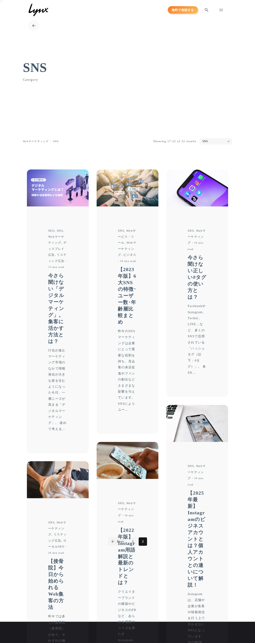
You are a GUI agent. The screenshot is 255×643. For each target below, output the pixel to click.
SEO (51, 230)
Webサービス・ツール (127, 236)
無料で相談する (183, 10)
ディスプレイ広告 (57, 248)
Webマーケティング (127, 248)
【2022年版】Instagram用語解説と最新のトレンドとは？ (126, 556)
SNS (60, 230)
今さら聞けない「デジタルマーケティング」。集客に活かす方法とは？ (56, 308)
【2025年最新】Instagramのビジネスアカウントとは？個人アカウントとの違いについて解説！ (197, 539)
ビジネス (129, 254)
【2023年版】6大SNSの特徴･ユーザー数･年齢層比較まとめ (127, 296)
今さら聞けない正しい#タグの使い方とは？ (197, 277)
